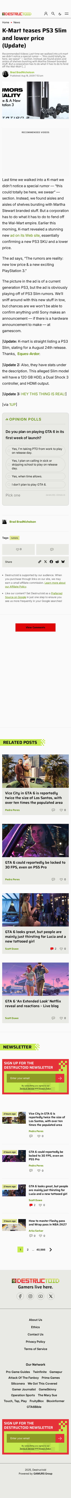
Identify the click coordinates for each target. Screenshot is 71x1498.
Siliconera (18, 1383)
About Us (35, 1320)
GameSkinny (47, 1389)
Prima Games (51, 1377)
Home (5, 22)
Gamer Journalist (24, 1389)
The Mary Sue (47, 1395)
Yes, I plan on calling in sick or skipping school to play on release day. (34, 464)
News (16, 22)
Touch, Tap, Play (15, 1401)
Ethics (35, 1327)
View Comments (35, 627)
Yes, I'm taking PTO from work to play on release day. (37, 450)
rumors (14, 538)
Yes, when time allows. (27, 476)
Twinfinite (40, 1372)
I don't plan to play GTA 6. (29, 484)
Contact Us (36, 1334)
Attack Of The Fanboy (23, 1377)
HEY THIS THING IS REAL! (43, 394)
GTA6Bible (34, 1407)
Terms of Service (27, 1088)
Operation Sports (23, 1395)
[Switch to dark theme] (60, 13)
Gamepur (56, 1372)
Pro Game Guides (18, 1372)
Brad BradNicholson (22, 72)
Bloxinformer (55, 1401)
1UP (12, 404)
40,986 (40, 1249)
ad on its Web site (25, 235)
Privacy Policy (45, 1088)
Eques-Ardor (28, 354)
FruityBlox (37, 1401)
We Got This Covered (42, 1383)
